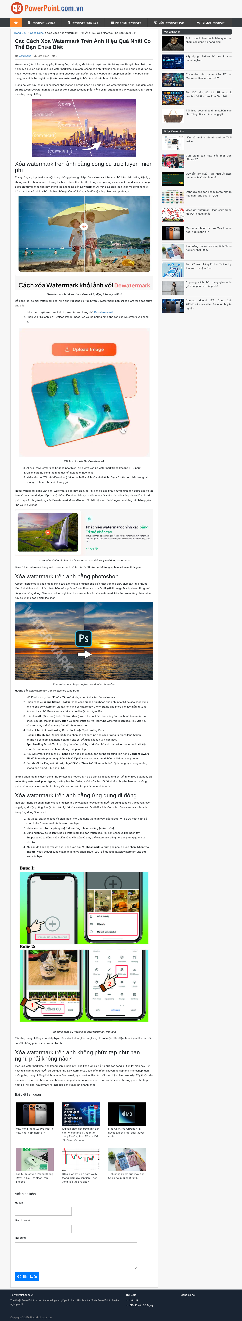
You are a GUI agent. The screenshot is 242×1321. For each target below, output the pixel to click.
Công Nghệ (25, 55)
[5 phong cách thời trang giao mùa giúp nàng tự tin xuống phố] (174, 287)
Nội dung (20, 1237)
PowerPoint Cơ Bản (43, 22)
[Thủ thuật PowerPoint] (47, 8)
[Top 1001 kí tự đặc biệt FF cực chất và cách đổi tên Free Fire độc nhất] (174, 97)
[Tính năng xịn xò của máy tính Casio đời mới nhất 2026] (174, 251)
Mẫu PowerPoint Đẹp (171, 22)
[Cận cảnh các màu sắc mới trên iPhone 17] (174, 160)
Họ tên (19, 1202)
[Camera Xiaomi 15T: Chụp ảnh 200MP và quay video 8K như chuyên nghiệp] (174, 305)
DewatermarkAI (103, 312)
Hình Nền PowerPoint (128, 22)
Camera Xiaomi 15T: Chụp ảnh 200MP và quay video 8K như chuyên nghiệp (209, 304)
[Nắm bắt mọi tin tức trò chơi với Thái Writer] (174, 142)
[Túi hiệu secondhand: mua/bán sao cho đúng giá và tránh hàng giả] (174, 115)
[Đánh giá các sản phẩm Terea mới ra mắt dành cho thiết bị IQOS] (174, 197)
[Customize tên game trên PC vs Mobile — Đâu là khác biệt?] (174, 79)
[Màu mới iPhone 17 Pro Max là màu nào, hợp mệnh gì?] (174, 233)
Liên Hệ (134, 1300)
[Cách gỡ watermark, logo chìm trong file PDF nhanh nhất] (174, 215)
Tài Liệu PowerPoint (213, 22)
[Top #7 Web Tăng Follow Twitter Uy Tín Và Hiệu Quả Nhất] (174, 269)
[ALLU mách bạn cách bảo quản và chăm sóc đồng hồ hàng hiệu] (174, 43)
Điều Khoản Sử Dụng (141, 1305)
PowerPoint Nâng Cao (84, 22)
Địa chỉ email (22, 1220)
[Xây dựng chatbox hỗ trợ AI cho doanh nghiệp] (174, 61)
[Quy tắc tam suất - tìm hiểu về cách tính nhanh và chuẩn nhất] (174, 178)
